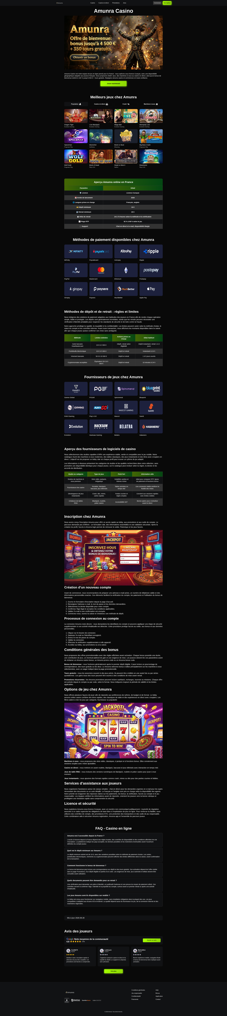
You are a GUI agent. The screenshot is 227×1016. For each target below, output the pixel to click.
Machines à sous (149, 104)
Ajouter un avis (151, 940)
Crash (125, 104)
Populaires (74, 104)
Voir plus (114, 971)
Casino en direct (99, 104)
